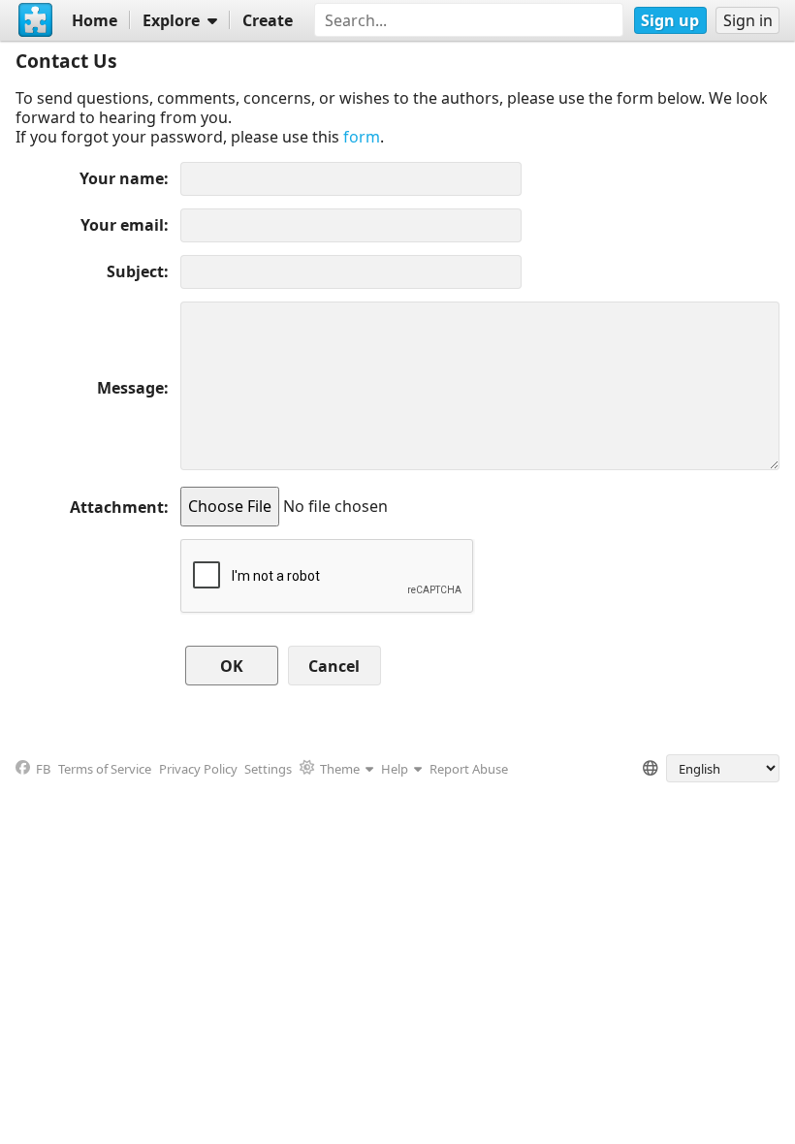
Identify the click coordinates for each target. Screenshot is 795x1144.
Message (130, 387)
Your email (122, 225)
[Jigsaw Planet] (36, 20)
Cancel (334, 666)
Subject (135, 271)
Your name (122, 178)
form (361, 136)
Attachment (117, 507)
